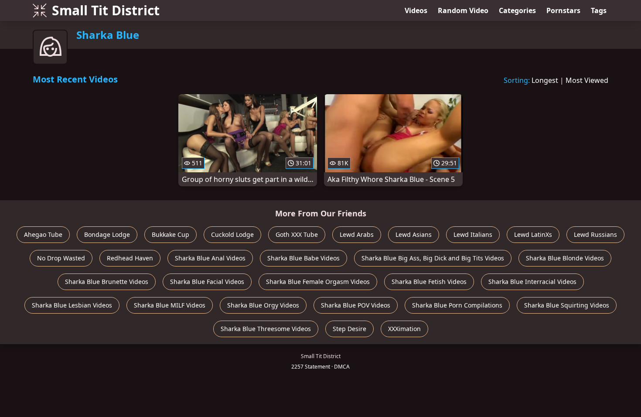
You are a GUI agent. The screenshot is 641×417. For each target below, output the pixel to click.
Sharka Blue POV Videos (355, 305)
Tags (599, 10)
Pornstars (563, 10)
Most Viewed (587, 80)
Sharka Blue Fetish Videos (429, 281)
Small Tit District (106, 10)
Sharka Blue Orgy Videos (263, 305)
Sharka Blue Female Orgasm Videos (318, 281)
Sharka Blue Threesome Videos (266, 329)
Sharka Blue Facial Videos (207, 281)
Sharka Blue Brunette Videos (106, 281)
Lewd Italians (472, 234)
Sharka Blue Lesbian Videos (72, 305)
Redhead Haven (130, 258)
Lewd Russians (595, 234)
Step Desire (349, 329)
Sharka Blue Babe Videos (303, 258)
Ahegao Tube (43, 234)
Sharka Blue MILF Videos (169, 305)
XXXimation (404, 329)
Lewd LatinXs (533, 234)
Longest (545, 80)
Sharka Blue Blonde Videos (565, 258)
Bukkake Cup (170, 234)
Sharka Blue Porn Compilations (457, 305)
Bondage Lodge (107, 234)
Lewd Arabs (357, 234)
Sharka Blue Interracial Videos (532, 281)
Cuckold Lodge (232, 234)
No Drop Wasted (61, 258)
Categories (517, 10)
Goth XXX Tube (297, 234)
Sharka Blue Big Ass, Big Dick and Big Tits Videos (432, 258)
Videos (416, 10)
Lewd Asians (414, 234)
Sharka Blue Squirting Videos (566, 305)
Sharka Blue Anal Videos (210, 258)
